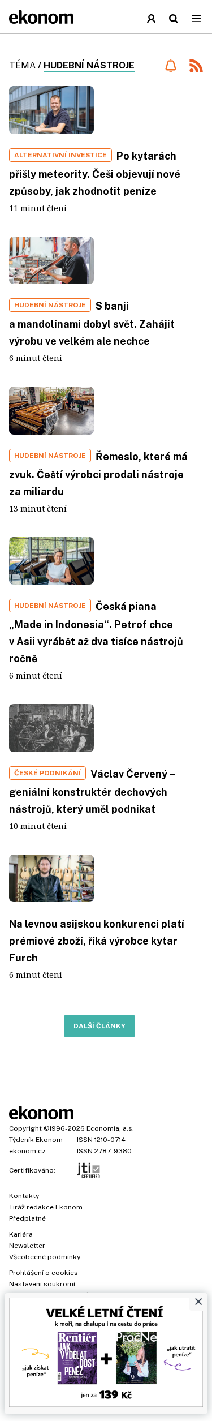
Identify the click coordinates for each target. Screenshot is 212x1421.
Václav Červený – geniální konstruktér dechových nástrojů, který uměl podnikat (92, 791)
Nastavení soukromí (42, 1284)
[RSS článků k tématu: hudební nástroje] (196, 67)
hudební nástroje (89, 65)
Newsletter (27, 1246)
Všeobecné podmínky (44, 1257)
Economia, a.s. (110, 1128)
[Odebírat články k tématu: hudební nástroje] (170, 65)
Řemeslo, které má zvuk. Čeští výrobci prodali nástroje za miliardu (98, 473)
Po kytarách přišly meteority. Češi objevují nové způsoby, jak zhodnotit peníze (94, 173)
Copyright (25, 1128)
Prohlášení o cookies (43, 1273)
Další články (99, 1026)
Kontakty (24, 1196)
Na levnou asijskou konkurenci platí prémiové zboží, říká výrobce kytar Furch (96, 941)
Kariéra (21, 1234)
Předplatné (27, 1218)
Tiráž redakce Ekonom (46, 1207)
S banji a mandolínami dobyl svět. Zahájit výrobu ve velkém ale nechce (92, 323)
